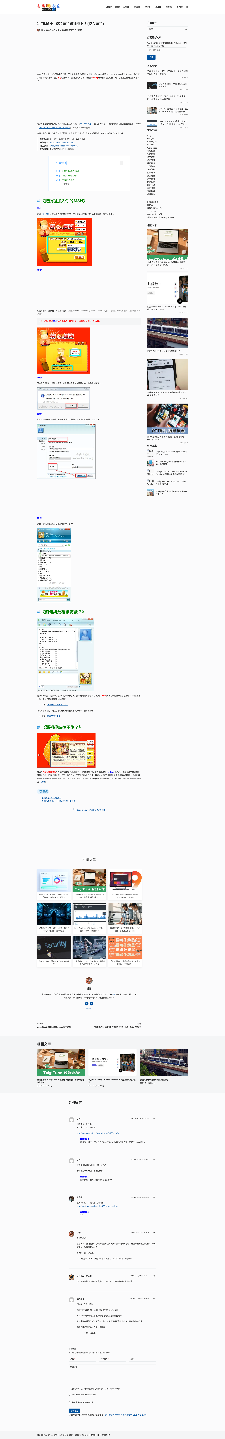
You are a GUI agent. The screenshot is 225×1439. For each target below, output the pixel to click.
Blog (149, 135)
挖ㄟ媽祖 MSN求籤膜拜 (51, 798)
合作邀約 (180, 7)
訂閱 (151, 57)
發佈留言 (74, 1411)
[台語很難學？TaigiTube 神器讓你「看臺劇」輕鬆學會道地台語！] (167, 244)
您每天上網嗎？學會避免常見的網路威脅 (173, 85)
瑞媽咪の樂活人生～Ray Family (160, 217)
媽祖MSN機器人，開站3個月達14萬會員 (58, 801)
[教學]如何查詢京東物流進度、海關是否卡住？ (171, 492)
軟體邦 (79, 1197)
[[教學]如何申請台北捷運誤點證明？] (167, 333)
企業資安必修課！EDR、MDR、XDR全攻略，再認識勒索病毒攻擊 (166, 97)
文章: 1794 (89, 1009)
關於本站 (169, 7)
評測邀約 (151, 194)
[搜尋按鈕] (186, 29)
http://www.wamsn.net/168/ (62, 142)
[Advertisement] (89, 52)
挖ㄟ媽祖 (46, 214)
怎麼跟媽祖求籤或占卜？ (57, 704)
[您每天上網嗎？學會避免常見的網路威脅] (152, 85)
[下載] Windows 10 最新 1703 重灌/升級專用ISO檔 (171, 482)
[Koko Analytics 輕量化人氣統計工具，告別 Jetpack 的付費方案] (152, 123)
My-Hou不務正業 (84, 1276)
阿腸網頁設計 (153, 202)
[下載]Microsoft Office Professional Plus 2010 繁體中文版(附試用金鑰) (171, 472)
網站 (132, 1359)
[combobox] (165, 28)
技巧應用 (137, 7)
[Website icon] (91, 1003)
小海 (79, 1118)
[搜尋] (187, 7)
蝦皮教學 (117, 7)
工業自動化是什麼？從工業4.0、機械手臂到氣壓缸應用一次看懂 (167, 72)
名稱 (72, 1359)
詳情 (43, 782)
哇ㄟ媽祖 (80, 1299)
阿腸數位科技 (105, 1435)
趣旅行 (150, 205)
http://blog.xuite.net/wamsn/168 (64, 146)
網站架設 (147, 7)
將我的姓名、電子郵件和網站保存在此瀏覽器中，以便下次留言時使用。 (95, 1389)
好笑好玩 (71, 30)
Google (150, 138)
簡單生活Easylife (154, 208)
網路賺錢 (151, 188)
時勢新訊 (151, 163)
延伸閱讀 (66, 184)
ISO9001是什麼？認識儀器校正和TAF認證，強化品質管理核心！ (173, 110)
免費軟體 (126, 7)
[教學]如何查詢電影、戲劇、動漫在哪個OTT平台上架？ (165, 438)
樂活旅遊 (151, 166)
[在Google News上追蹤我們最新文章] (89, 810)
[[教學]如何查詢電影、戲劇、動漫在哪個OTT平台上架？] (167, 419)
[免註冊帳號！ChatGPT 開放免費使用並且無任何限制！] (167, 374)
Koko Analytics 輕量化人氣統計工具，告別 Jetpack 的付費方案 (173, 122)
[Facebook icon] (86, 1003)
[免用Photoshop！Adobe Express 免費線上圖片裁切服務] (167, 288)
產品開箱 (158, 7)
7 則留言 (79, 30)
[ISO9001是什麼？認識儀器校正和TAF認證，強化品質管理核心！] (152, 111)
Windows (151, 145)
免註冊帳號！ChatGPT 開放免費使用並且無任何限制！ (167, 393)
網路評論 (151, 185)
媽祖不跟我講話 (53, 716)
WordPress (152, 148)
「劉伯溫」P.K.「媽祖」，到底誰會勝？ (54, 127)
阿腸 (114, 994)
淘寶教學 (109, 7)
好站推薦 (65, 30)
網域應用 (151, 179)
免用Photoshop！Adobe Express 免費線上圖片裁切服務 (166, 308)
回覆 (154, 1118)
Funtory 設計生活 (154, 214)
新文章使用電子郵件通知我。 (83, 1402)
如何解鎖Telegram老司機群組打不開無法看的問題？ (171, 462)
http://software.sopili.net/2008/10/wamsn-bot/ (97, 1206)
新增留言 (74, 1367)
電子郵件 (104, 1359)
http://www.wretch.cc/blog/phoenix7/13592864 (98, 1133)
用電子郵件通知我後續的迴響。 (84, 1394)
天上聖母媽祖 (85, 124)
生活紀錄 (151, 172)
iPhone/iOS (152, 141)
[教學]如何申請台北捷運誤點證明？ (163, 351)
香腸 (79, 1232)
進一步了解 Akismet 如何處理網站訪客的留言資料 (126, 1415)
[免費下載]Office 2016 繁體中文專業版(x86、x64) (171, 452)
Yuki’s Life (151, 211)
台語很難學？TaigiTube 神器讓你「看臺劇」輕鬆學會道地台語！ (166, 263)
